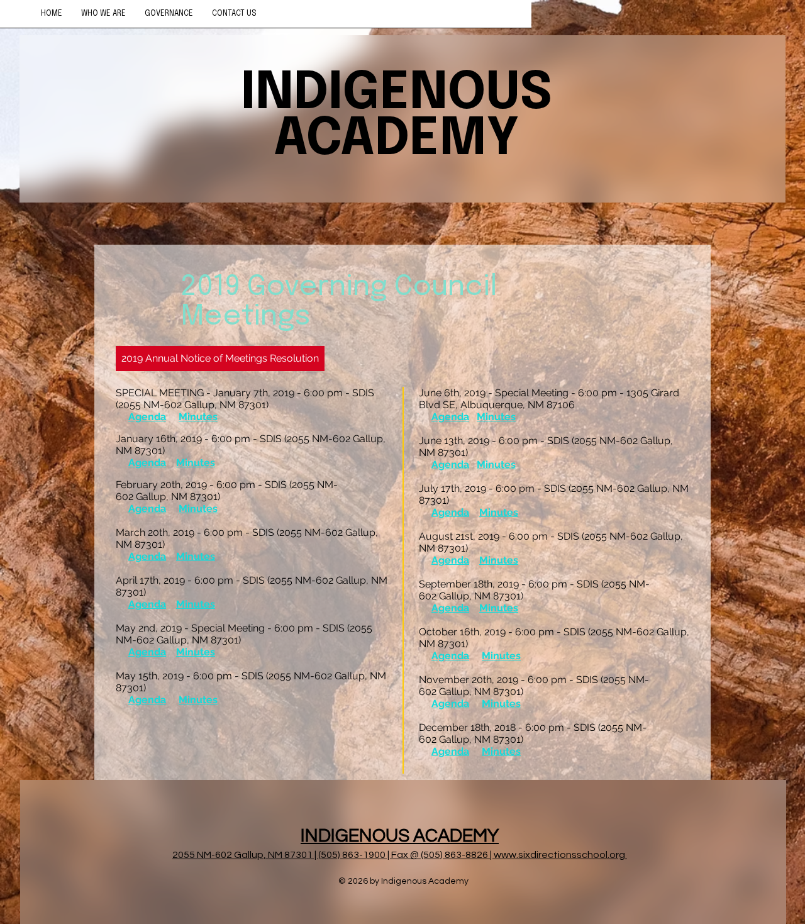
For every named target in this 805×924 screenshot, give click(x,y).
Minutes (198, 417)
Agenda (147, 417)
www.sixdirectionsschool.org (559, 855)
